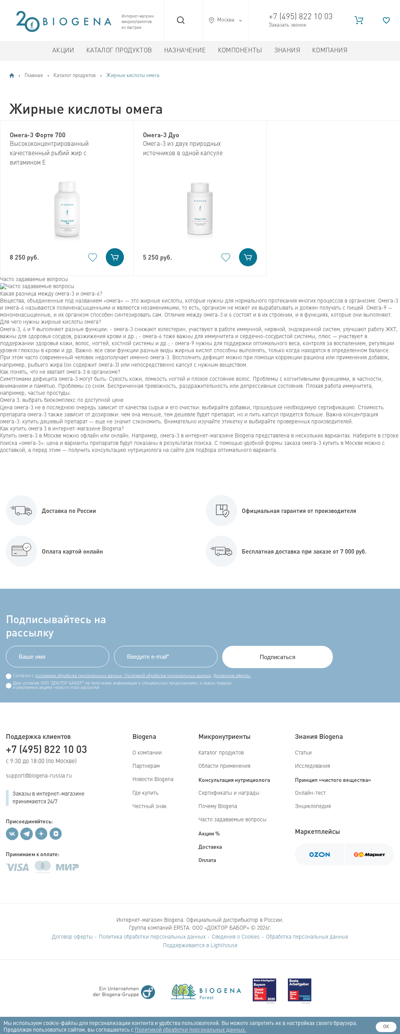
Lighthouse (224, 945)
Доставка (210, 846)
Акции (63, 51)
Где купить (145, 793)
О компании (147, 753)
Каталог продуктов (119, 51)
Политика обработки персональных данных (152, 937)
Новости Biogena (152, 779)
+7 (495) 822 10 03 (301, 17)
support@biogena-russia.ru (39, 776)
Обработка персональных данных (307, 937)
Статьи (303, 753)
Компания (330, 51)
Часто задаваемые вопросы (232, 820)
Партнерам (146, 766)
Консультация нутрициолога (234, 779)
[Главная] (11, 75)
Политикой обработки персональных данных (167, 676)
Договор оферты (72, 937)
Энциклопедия (313, 806)
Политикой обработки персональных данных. (190, 1030)
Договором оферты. (232, 676)
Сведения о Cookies (236, 937)
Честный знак (149, 806)
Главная (34, 75)
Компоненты (240, 51)
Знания (287, 51)
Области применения (224, 766)
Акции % (209, 833)
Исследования (312, 766)
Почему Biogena (217, 806)
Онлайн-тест (310, 793)
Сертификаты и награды (228, 793)
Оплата (207, 859)
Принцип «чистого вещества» (333, 779)
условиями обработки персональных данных (78, 676)
